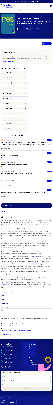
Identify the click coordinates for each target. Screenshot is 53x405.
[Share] (35, 29)
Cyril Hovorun (4, 157)
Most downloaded (24, 135)
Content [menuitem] (17, 5)
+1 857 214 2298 (8, 354)
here (34, 1)
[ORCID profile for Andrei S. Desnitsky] (10, 185)
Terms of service (5, 397)
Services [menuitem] (23, 5)
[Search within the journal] (36, 43)
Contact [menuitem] (40, 5)
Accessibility (26, 397)
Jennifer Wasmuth (5, 175)
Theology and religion (6, 330)
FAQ (30, 349)
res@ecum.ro (35, 263)
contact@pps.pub (8, 350)
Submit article (46, 43)
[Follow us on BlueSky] (9, 367)
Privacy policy (12, 397)
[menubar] (29, 6)
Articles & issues (25, 40)
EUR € (8, 402)
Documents (33, 40)
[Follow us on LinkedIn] (5, 367)
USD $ (12, 402)
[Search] (46, 6)
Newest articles (6, 135)
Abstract (49, 140)
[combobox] (26, 376)
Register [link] (31, 362)
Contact (31, 346)
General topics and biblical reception (22, 330)
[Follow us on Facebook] (2, 367)
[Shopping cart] (51, 6)
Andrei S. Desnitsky (5, 185)
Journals (5, 10)
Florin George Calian (5, 148)
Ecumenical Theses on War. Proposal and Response (14, 164)
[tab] (27, 214)
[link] (12, 345)
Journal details (4, 40)
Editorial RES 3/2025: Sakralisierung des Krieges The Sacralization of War (20, 173)
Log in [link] (30, 360)
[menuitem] (48, 6)
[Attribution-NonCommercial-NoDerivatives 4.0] (29, 29)
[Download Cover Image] (13, 31)
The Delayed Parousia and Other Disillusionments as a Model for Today (19, 183)
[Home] (1, 11)
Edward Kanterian (5, 196)
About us (31, 351)
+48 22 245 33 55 (8, 362)
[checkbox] (3, 384)
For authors (14, 40)
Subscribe (26, 388)
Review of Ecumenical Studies (15, 10)
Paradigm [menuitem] (29, 5)
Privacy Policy (23, 385)
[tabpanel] (26, 253)
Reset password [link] (33, 364)
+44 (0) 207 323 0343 (9, 358)
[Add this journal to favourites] (40, 29)
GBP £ (16, 402)
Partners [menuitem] (36, 5)
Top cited (14, 135)
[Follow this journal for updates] (38, 29)
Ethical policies (19, 397)
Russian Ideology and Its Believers (9, 155)
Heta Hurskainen (5, 166)
